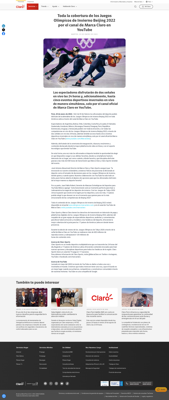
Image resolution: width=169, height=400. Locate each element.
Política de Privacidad (112, 393)
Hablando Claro (69, 6)
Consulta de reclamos (92, 360)
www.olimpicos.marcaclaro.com (81, 205)
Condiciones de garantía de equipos (92, 393)
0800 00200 (134, 384)
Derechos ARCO (126, 393)
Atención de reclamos (92, 356)
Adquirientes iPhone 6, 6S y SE (95, 364)
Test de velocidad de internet (71, 368)
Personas (21, 1)
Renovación (43, 364)
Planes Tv (19, 364)
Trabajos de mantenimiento (117, 368)
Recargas (42, 360)
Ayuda (54, 6)
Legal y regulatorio (147, 396)
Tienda (43, 6)
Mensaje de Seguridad (92, 368)
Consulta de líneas (68, 364)
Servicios (31, 6)
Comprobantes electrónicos (71, 372)
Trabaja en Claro (114, 364)
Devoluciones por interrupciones (95, 352)
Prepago (42, 352)
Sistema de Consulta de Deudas (129, 396)
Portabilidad (43, 368)
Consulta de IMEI (67, 352)
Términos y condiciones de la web (68, 393)
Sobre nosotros (113, 352)
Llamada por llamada (69, 376)
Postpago (42, 356)
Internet (18, 352)
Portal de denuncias (115, 372)
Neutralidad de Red (111, 396)
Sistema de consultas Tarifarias (143, 393)
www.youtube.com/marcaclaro (73, 207)
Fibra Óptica (20, 356)
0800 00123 (147, 384)
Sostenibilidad (113, 356)
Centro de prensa (114, 360)
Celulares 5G (66, 356)
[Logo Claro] (20, 6)
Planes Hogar (20, 360)
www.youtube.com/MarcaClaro (78, 139)
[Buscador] (135, 7)
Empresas (31, 1)
